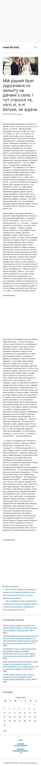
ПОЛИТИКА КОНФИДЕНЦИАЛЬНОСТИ (20, 750)
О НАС (20, 740)
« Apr (5, 731)
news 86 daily (11, 47)
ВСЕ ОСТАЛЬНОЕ (12, 586)
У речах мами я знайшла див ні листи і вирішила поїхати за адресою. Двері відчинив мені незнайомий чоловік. (18, 677)
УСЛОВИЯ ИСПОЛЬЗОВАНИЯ (20, 744)
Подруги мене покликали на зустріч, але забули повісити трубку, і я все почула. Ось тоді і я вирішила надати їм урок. (20, 628)
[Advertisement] (20, 21)
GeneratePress (32, 763)
